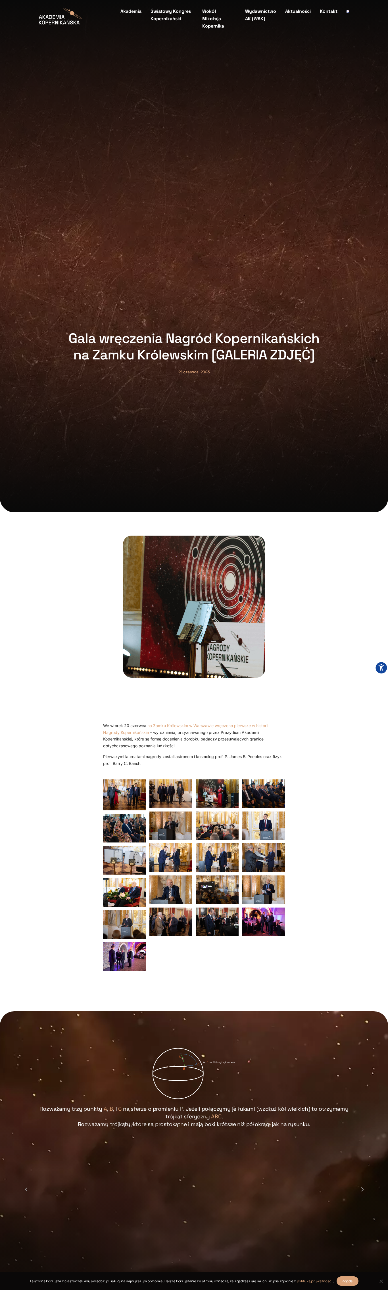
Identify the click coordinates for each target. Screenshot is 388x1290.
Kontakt (328, 11)
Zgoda (347, 1281)
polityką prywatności (315, 1281)
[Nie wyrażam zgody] (381, 1281)
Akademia (130, 11)
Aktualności (298, 11)
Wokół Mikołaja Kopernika (213, 18)
